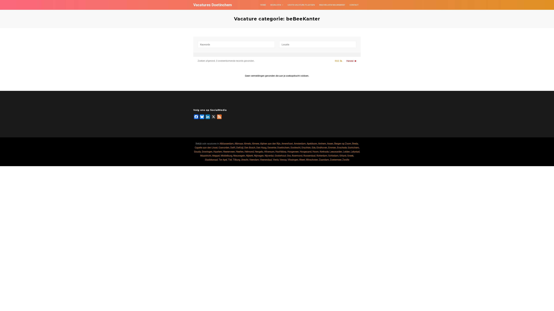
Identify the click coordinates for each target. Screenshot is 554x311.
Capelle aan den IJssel (206, 147)
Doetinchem (283, 147)
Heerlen (240, 151)
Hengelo (259, 151)
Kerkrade (324, 151)
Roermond (297, 155)
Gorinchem (353, 147)
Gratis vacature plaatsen (301, 5)
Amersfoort (287, 143)
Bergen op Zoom (342, 143)
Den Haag (261, 147)
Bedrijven (275, 5)
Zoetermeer (335, 159)
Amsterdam (300, 143)
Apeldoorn (312, 143)
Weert (302, 159)
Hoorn (315, 151)
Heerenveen (229, 151)
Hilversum (269, 151)
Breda (355, 143)
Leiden (346, 151)
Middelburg (226, 155)
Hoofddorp (280, 151)
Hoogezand (305, 151)
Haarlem (217, 151)
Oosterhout (280, 155)
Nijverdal (269, 155)
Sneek (350, 155)
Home (263, 5)
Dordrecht (296, 147)
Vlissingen (293, 159)
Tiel (230, 159)
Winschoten (312, 159)
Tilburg (236, 159)
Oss (289, 155)
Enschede (342, 147)
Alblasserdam (227, 143)
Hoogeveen (293, 151)
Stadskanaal (211, 159)
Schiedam (333, 155)
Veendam (254, 159)
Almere (255, 143)
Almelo (247, 143)
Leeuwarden (336, 151)
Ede (314, 147)
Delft (232, 147)
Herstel (349, 61)
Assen (330, 143)
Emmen (332, 147)
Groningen (207, 151)
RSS (337, 61)
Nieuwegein (239, 155)
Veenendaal (266, 159)
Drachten (306, 147)
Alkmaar (239, 143)
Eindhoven (322, 147)
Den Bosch (249, 147)
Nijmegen (259, 155)
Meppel (216, 155)
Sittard (342, 155)
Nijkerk (249, 155)
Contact (354, 5)
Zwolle (345, 159)
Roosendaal (309, 155)
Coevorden (224, 147)
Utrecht (244, 159)
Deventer (271, 147)
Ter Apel (223, 159)
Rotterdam (322, 155)
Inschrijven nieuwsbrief (332, 5)
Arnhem (322, 143)
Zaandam (324, 159)
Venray (283, 159)
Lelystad (355, 151)
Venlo (276, 159)
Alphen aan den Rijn (270, 143)
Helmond (249, 151)
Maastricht (205, 155)
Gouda (197, 151)
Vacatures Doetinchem (212, 5)
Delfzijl (239, 147)
